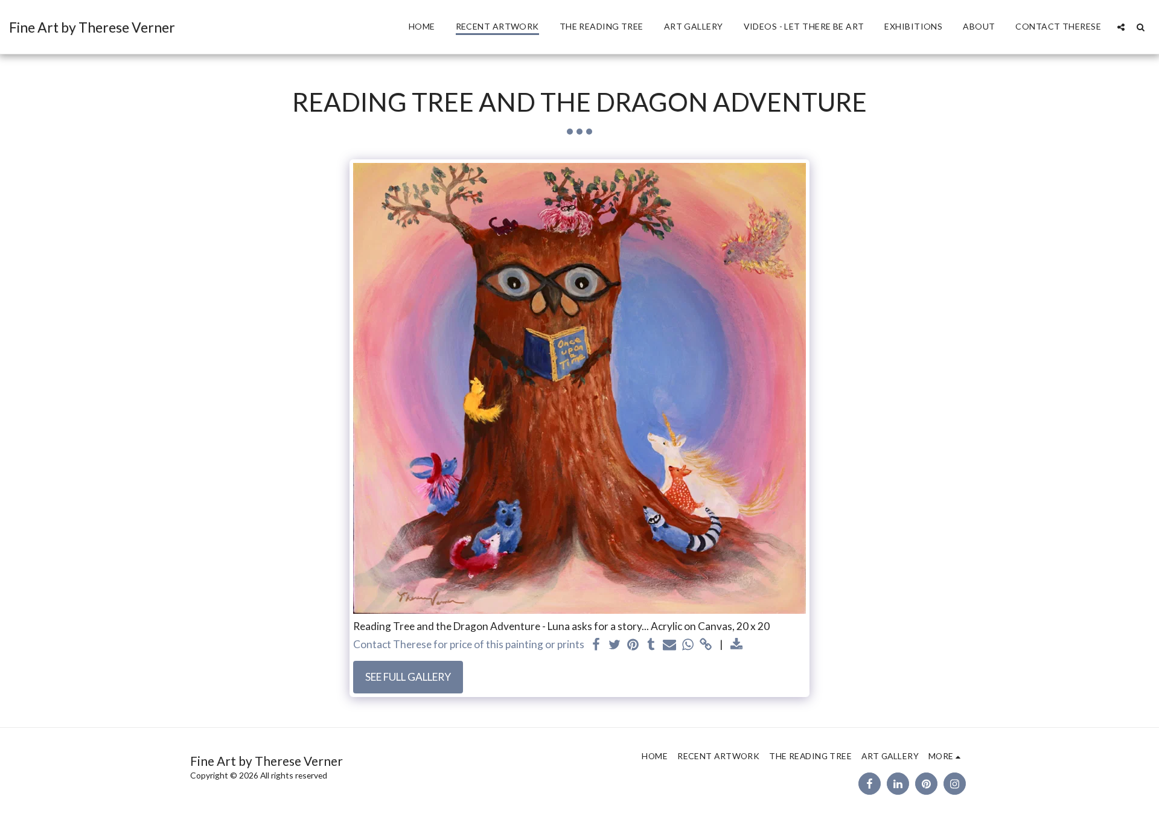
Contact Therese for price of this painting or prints (468, 644)
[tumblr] (651, 645)
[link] (706, 645)
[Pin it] (632, 645)
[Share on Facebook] (596, 645)
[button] (1121, 26)
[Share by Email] (669, 645)
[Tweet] (614, 645)
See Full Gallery (408, 676)
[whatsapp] (687, 645)
